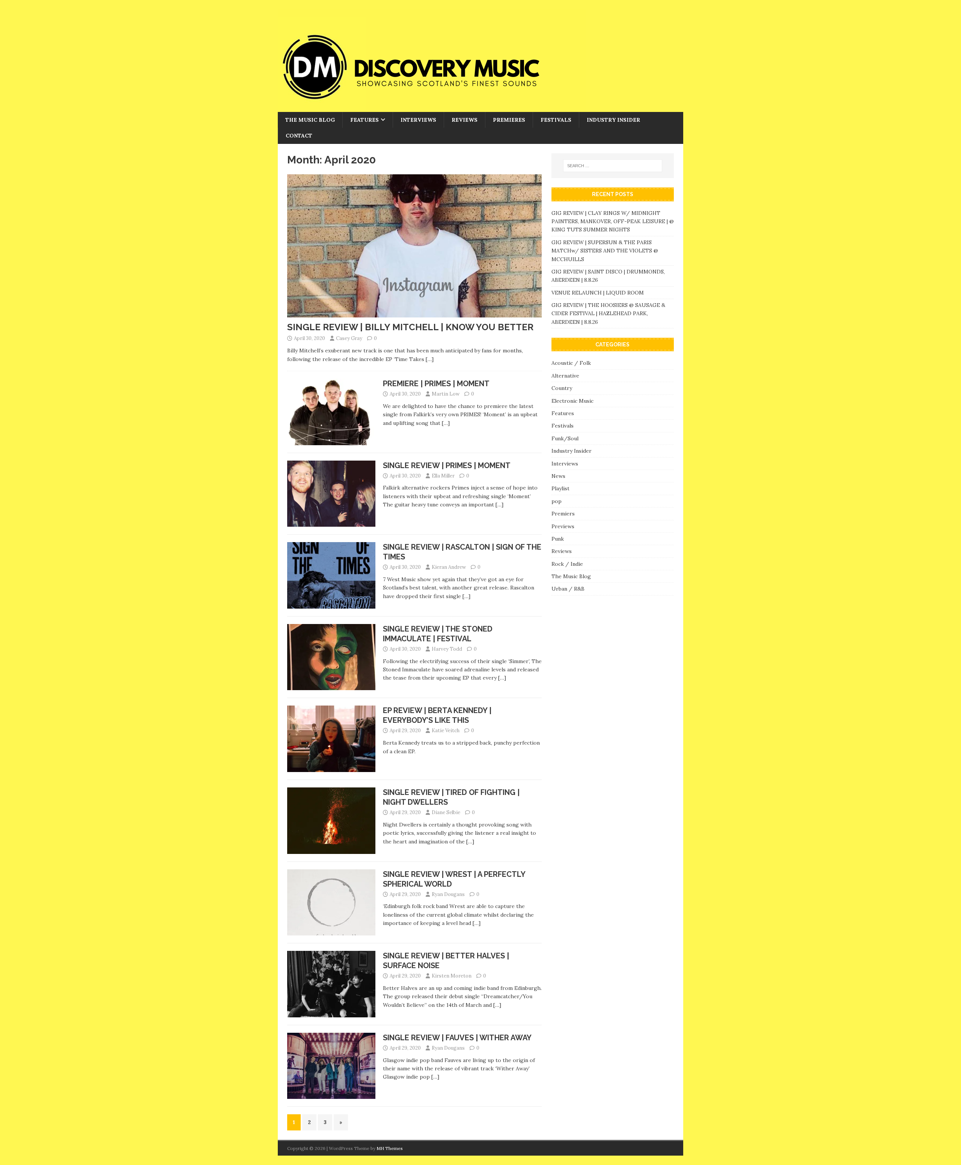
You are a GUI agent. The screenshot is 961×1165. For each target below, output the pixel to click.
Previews (562, 526)
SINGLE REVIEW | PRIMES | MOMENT (447, 465)
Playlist (560, 488)
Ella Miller (443, 476)
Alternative (565, 375)
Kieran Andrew (449, 567)
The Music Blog (310, 119)
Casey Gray (349, 338)
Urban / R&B (567, 588)
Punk (557, 538)
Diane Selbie (446, 812)
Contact (299, 135)
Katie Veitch (445, 730)
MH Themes (390, 1148)
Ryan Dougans (448, 894)
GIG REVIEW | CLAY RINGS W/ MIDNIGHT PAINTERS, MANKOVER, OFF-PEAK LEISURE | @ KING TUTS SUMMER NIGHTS (612, 221)
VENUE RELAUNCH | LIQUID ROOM (598, 292)
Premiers (563, 513)
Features (364, 119)
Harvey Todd (447, 649)
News (558, 476)
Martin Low (445, 394)
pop (556, 501)
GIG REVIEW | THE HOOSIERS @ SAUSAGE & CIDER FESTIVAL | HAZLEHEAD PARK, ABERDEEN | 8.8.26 (608, 313)
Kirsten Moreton (451, 976)
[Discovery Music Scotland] (432, 107)
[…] (430, 359)
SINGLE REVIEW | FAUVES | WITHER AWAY (457, 1037)
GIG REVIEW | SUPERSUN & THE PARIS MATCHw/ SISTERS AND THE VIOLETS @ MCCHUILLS (604, 251)
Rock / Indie (567, 564)
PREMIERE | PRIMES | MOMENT (436, 383)
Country (561, 388)
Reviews (464, 119)
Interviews (418, 119)
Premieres (509, 119)
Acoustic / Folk (571, 363)
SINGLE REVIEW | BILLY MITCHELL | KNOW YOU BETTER (410, 327)
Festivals (556, 119)
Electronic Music (572, 400)
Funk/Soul (564, 438)
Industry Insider (613, 119)
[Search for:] (612, 165)
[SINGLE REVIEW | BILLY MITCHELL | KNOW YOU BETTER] (414, 313)
